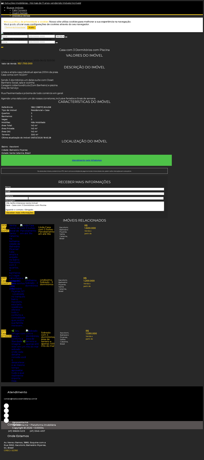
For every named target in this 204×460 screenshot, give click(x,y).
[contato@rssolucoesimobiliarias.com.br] (6, 420)
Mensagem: (10, 200)
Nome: (8, 187)
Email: (7, 191)
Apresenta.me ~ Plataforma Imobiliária (34, 425)
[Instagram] (6, 405)
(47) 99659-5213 (16, 431)
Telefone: (9, 196)
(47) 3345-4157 (37, 431)
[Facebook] (6, 415)
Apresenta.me (20, 422)
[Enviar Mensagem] (57, 42)
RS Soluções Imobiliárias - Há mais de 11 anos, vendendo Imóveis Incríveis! (41, 3)
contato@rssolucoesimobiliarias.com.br (20, 399)
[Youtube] (6, 410)
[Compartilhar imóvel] (2, 47)
